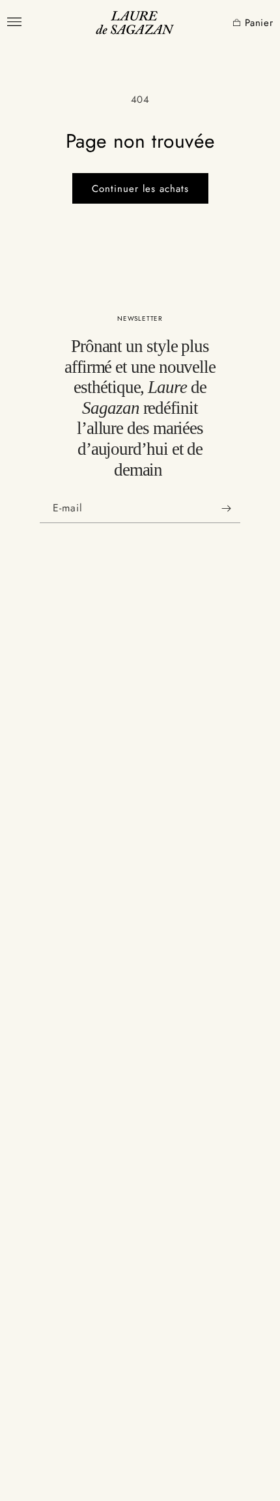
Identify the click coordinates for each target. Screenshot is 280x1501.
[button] (228, 23)
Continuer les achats (140, 189)
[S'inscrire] (226, 508)
